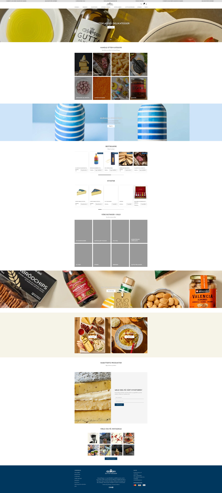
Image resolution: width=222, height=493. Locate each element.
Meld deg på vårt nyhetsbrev (80, 484)
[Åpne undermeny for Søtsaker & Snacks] (110, 7)
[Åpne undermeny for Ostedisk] (79, 7)
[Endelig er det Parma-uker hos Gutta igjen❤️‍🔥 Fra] (116, 438)
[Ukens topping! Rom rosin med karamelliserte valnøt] (116, 450)
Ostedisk (77, 7)
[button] (143, 4)
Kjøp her (111, 126)
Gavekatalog (77, 476)
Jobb (75, 486)
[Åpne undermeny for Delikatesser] (97, 7)
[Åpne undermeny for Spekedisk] (87, 7)
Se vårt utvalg (111, 290)
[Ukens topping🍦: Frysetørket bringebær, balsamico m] (105, 438)
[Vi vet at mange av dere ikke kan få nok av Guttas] (93, 450)
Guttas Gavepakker (129, 7)
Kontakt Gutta (77, 474)
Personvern (77, 482)
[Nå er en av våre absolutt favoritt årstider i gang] (128, 450)
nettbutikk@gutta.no (138, 480)
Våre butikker (77, 472)
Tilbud (145, 7)
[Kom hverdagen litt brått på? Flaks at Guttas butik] (105, 450)
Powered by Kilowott (115, 484)
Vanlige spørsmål (78, 478)
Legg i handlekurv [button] (98, 170)
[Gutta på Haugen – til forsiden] (110, 5)
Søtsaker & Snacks (105, 7)
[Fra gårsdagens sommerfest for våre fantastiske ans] (128, 438)
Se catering (92, 336)
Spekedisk (85, 7)
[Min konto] (146, 4)
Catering (139, 7)
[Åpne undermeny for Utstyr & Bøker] (121, 7)
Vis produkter (143, 204)
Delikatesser (94, 7)
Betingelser (77, 480)
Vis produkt (114, 204)
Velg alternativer (84, 170)
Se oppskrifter (129, 336)
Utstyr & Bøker (117, 7)
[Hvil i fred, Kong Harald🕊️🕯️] (93, 438)
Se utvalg (111, 27)
